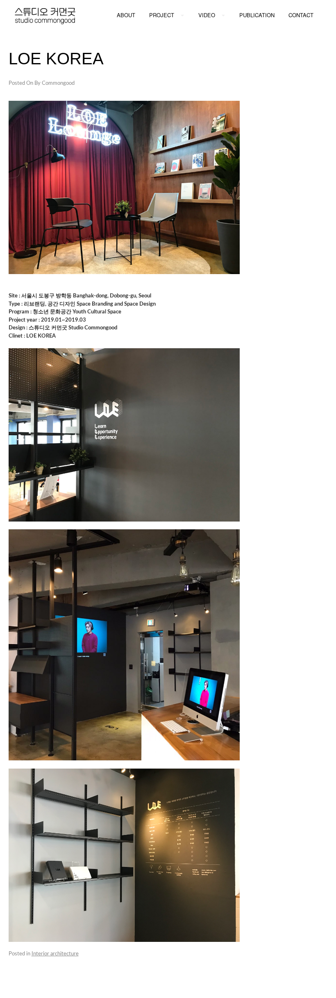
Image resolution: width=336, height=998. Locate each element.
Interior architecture (55, 954)
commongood (58, 83)
